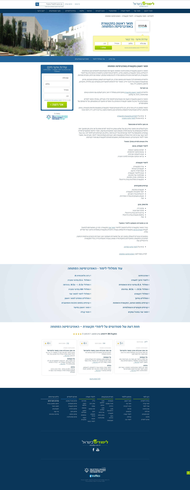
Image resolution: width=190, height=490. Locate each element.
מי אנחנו (77, 4)
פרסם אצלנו (68, 4)
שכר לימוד (146, 406)
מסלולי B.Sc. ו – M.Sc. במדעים (134, 289)
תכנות (93, 419)
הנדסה (102, 405)
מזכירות (84, 401)
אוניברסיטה (143, 275)
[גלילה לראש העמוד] (188, 484)
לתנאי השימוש (136, 47)
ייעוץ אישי (41, 11)
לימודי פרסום (84, 404)
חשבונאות (110, 420)
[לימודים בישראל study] (144, 4)
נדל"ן (93, 401)
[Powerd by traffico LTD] (95, 476)
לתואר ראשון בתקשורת (132, 92)
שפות (93, 406)
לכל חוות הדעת (95, 379)
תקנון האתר (55, 406)
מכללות (147, 411)
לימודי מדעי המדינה (131, 246)
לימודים (151, 16)
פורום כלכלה (73, 409)
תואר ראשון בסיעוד (82, 307)
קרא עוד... (136, 362)
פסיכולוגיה (101, 418)
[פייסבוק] (93, 449)
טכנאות (84, 408)
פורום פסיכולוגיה (72, 417)
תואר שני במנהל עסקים (138, 312)
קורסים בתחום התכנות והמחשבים (76, 302)
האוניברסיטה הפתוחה (126, 254)
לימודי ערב (128, 419)
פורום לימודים (145, 419)
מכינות (129, 409)
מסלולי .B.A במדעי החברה (79, 280)
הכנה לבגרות (100, 11)
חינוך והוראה (111, 417)
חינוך (93, 411)
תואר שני (137, 11)
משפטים (110, 401)
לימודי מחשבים (83, 419)
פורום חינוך (73, 411)
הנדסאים (128, 411)
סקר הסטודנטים (54, 11)
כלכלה (111, 406)
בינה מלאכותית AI (82, 275)
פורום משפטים (72, 403)
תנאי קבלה (85, 312)
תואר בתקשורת (140, 16)
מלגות (82, 11)
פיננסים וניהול (93, 415)
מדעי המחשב (102, 402)
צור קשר (56, 411)
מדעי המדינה (102, 409)
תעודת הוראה (138, 229)
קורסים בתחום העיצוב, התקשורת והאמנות (130, 302)
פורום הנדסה (73, 414)
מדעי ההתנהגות (110, 410)
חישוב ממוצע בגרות (53, 403)
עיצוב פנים (101, 415)
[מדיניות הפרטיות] (188, 473)
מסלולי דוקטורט (141, 293)
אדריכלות (101, 412)
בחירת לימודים (70, 11)
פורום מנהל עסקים (71, 401)
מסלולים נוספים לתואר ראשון (77, 298)
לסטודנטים (55, 409)
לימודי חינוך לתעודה (139, 280)
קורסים (129, 417)
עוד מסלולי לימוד (99, 59)
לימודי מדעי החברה (128, 118)
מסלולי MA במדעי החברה (79, 289)
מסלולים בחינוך (141, 298)
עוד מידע (112, 59)
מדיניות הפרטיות (54, 414)
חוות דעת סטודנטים (82, 59)
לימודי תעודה (125, 11)
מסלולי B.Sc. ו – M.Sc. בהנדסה (76, 284)
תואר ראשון (148, 11)
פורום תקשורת (72, 406)
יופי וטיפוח (92, 409)
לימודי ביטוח (91, 421)
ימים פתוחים (145, 414)
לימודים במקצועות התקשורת (127, 116)
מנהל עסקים (109, 403)
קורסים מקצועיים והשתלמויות (135, 307)
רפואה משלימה (83, 411)
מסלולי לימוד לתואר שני (79, 293)
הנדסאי (89, 11)
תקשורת (110, 413)
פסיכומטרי (112, 11)
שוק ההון (92, 403)
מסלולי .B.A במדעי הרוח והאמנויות (133, 284)
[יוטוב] (97, 449)
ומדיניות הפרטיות (128, 47)
